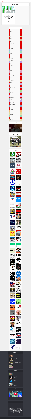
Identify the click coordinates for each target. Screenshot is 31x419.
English (15, 380)
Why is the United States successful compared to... (17, 384)
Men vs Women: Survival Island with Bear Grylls (17, 362)
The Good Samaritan (17, 373)
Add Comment (15, 377)
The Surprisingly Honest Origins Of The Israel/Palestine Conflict (8, 16)
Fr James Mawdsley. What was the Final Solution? (17, 355)
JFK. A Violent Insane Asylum (17, 366)
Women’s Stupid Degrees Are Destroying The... (15, 127)
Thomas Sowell (16, 358)
